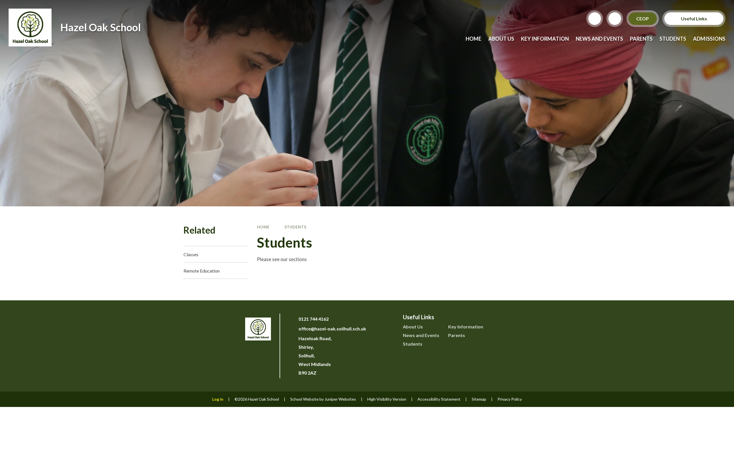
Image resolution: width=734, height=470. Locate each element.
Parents (456, 335)
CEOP (643, 18)
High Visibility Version (386, 399)
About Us (413, 326)
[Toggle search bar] (594, 18)
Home (263, 226)
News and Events (421, 335)
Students (295, 226)
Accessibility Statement (438, 399)
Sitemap (479, 399)
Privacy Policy (509, 399)
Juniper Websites (340, 399)
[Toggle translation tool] (614, 18)
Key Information (465, 326)
